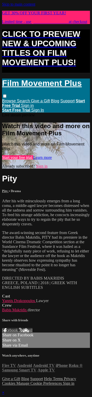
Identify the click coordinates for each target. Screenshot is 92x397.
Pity (5, 191)
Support (67, 101)
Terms (58, 379)
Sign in (27, 105)
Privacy (70, 379)
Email (27, 330)
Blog (55, 101)
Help (48, 379)
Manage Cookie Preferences (39, 383)
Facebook (10, 330)
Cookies (9, 383)
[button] (4, 96)
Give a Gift (40, 101)
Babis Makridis (15, 310)
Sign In (37, 110)
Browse (9, 101)
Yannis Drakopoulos (19, 301)
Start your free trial (17, 157)
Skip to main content (18, 4)
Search (24, 101)
